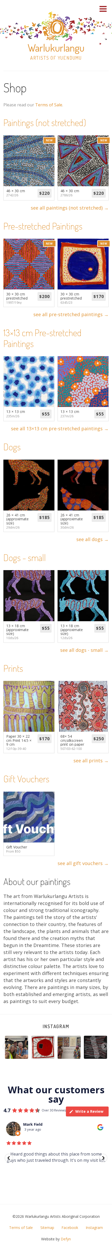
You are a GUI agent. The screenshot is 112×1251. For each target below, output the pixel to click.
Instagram (56, 1026)
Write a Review (89, 1111)
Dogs (12, 447)
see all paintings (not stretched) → (70, 208)
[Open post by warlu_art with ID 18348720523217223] (69, 1047)
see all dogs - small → (84, 650)
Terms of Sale (48, 105)
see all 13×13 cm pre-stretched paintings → (60, 428)
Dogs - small (24, 557)
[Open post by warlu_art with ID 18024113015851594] (42, 1047)
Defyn (66, 1238)
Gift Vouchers (26, 779)
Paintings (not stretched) (44, 122)
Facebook (69, 1227)
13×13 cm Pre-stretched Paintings (42, 338)
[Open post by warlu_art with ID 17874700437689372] (95, 1047)
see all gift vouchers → (83, 863)
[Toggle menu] (103, 8)
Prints (13, 668)
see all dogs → (92, 539)
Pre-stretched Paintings (42, 226)
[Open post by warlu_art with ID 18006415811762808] (16, 1047)
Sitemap (47, 1227)
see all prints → (91, 760)
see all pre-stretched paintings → (71, 314)
